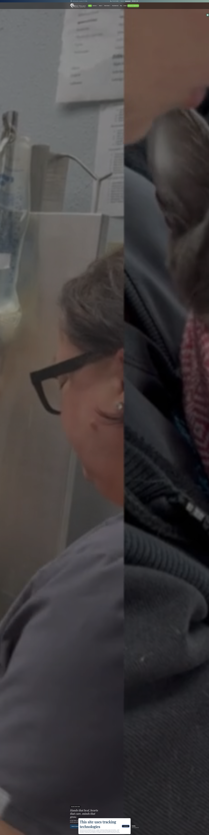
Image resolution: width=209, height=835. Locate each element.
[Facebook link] (133, 1)
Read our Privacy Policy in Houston (113, 832)
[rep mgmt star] (129, 1)
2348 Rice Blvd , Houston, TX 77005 (79, 1)
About (100, 5)
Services (94, 5)
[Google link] (134, 1)
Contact (124, 5)
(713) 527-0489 (115, 1)
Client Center (106, 5)
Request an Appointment (134, 5)
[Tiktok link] (137, 1)
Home (90, 5)
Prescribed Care (115, 5)
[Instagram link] (136, 1)
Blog (121, 5)
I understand (125, 826)
